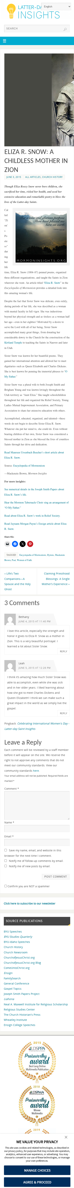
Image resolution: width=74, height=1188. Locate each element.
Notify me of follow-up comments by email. (36, 861)
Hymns (50, 554)
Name (9, 822)
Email (9, 836)
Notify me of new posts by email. (29, 866)
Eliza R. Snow (52, 282)
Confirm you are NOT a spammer (28, 886)
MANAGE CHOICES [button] (37, 1170)
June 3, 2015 (13, 177)
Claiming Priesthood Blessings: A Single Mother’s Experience (56, 579)
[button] (66, 1137)
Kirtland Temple (13, 342)
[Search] (65, 29)
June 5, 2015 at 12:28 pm (35, 667)
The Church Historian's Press (22, 1014)
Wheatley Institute (15, 1020)
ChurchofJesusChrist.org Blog (22, 962)
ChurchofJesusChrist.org (19, 957)
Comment (11, 788)
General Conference (16, 983)
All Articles (33, 177)
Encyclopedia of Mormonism (29, 465)
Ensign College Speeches (19, 1025)
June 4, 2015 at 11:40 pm (35, 621)
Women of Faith (24, 560)
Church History (52, 177)
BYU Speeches (13, 931)
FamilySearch (12, 978)
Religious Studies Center (19, 1009)
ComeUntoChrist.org (17, 968)
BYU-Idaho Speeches (17, 942)
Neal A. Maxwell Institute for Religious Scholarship (36, 1004)
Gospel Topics (12, 988)
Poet (14, 560)
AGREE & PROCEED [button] (37, 1182)
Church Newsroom (16, 952)
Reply (63, 651)
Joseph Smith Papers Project (21, 994)
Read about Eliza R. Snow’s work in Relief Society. (32, 515)
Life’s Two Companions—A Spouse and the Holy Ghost (17, 581)
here (36, 770)
